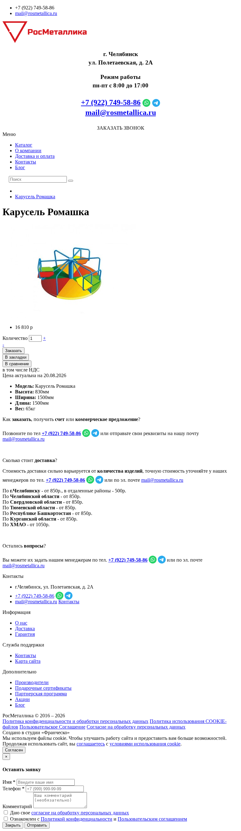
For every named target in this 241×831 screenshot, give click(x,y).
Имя (9, 782)
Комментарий (17, 806)
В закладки (15, 357)
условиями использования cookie (145, 743)
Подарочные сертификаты (43, 688)
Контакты (25, 161)
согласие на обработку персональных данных (80, 812)
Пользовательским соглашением (152, 819)
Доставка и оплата (35, 156)
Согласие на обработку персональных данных (136, 727)
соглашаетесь (91, 743)
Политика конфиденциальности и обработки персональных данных (75, 721)
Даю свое (69, 812)
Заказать (13, 350)
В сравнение (17, 363)
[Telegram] (156, 102)
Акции (22, 699)
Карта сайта (27, 661)
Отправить (37, 825)
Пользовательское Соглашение (52, 727)
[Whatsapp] (146, 102)
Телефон (13, 788)
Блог (20, 167)
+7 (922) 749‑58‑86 (111, 102)
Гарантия (25, 634)
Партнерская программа (41, 693)
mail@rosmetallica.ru (36, 13)
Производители (32, 682)
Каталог (23, 145)
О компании (28, 150)
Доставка (25, 628)
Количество (15, 338)
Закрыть (13, 825)
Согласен (14, 750)
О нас (21, 623)
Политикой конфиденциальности (76, 819)
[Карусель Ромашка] (73, 316)
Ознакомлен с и (98, 819)
